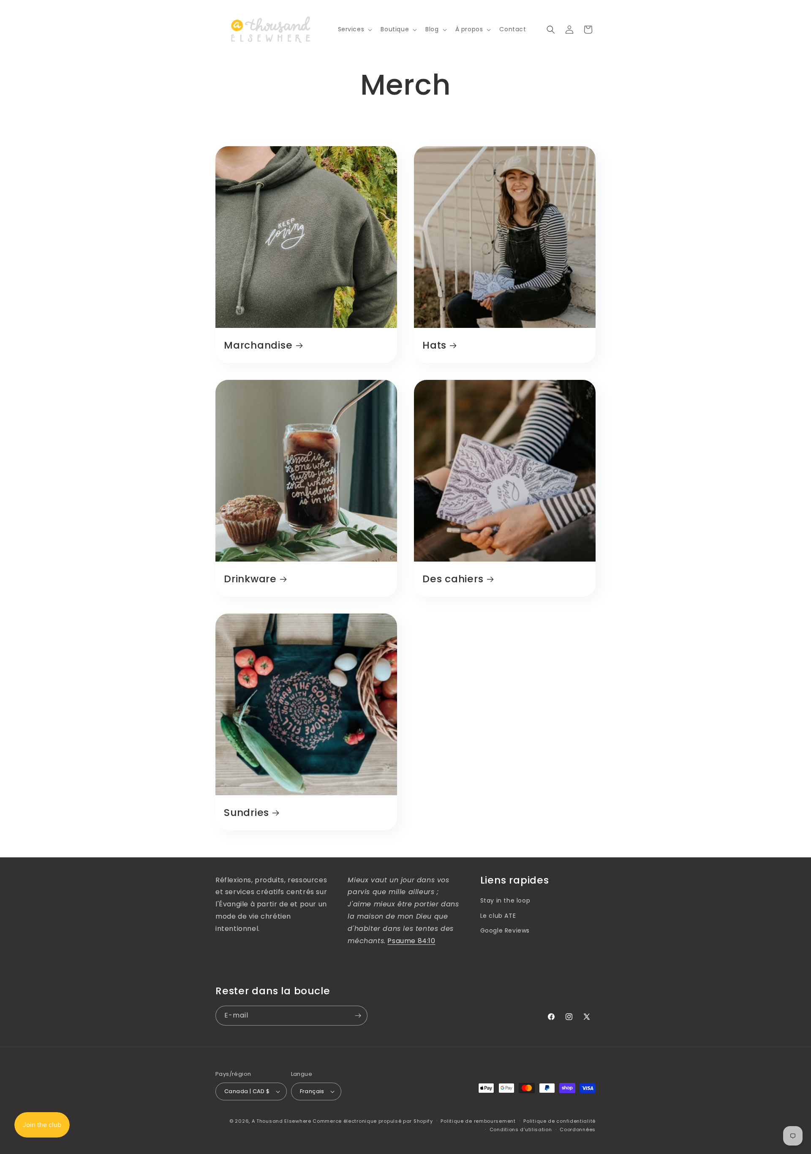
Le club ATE (498, 915)
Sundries (246, 813)
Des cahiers (453, 579)
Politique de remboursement (478, 1121)
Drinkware (250, 579)
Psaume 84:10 (411, 941)
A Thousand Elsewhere (281, 1121)
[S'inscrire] (357, 1016)
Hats (434, 345)
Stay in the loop (505, 900)
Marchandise (258, 345)
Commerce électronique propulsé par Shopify (373, 1121)
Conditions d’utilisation (521, 1129)
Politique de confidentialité (559, 1121)
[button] (354, 29)
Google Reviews (505, 930)
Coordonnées (578, 1129)
